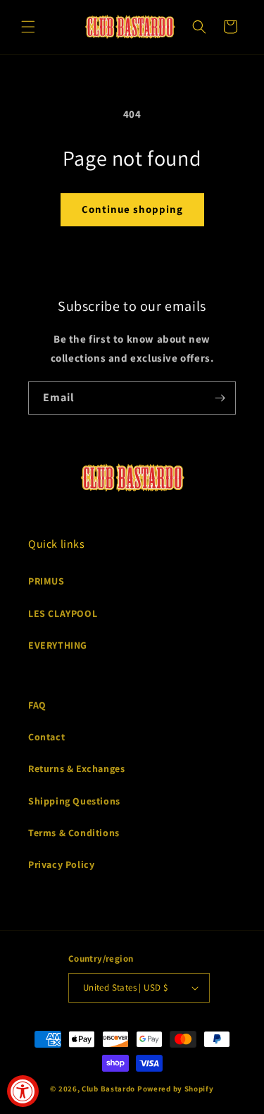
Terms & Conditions (74, 832)
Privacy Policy (61, 864)
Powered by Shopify (175, 1089)
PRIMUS (46, 581)
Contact (46, 736)
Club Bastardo (108, 1089)
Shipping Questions (74, 801)
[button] (28, 26)
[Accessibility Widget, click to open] (23, 1091)
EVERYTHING (57, 645)
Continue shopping (132, 209)
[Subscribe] (219, 398)
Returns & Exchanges (76, 768)
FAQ (37, 705)
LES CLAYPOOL (62, 613)
